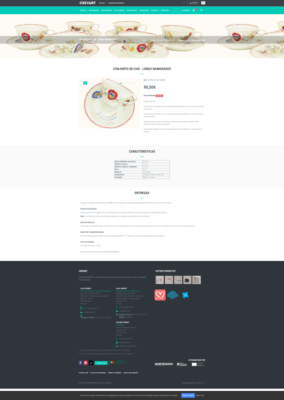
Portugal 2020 (83, 373)
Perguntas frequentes (116, 3)
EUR (203, 3)
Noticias (102, 3)
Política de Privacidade (98, 373)
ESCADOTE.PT (200, 383)
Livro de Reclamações (130, 373)
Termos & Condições (111, 252)
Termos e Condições (114, 373)
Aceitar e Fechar (188, 395)
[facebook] (80, 363)
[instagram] (86, 363)
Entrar (194, 3)
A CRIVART (186, 10)
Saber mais (200, 395)
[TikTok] (91, 363)
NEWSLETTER (101, 363)
